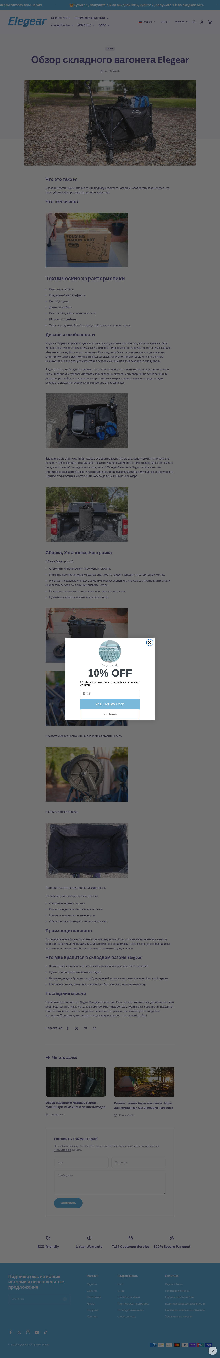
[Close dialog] (149, 642)
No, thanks (110, 714)
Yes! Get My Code (110, 704)
